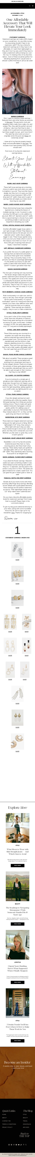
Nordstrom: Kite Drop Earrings (17, 417)
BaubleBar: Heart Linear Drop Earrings (17, 438)
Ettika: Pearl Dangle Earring (17, 394)
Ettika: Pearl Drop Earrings (17, 313)
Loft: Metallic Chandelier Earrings (17, 248)
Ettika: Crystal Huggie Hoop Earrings (17, 225)
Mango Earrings (17, 116)
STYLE (22, 13)
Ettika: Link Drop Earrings (17, 330)
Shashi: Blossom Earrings (17, 269)
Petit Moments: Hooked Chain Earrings (17, 292)
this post (10, 122)
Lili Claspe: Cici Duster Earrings (17, 375)
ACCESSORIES (15, 13)
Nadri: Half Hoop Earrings (17, 183)
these (26, 136)
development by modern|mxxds (17, 1155)
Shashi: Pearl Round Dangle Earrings (17, 354)
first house (29, 1154)
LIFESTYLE (17, 962)
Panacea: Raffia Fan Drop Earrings (17, 478)
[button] (33, 6)
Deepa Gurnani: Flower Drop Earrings (17, 457)
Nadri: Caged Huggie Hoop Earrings (18, 204)
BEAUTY (17, 904)
